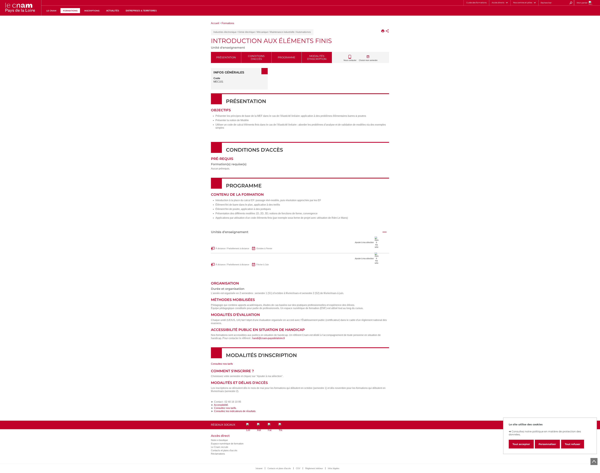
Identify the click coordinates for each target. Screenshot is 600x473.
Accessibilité (221, 405)
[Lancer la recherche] (571, 2)
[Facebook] (270, 427)
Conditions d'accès (256, 57)
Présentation (226, 57)
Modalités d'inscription (316, 57)
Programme (286, 57)
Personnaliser (547, 444)
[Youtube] (280, 427)
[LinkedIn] (248, 427)
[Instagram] (259, 427)
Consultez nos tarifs (222, 363)
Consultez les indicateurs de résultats (234, 411)
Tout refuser (572, 444)
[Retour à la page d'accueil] (20, 7)
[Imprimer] (383, 31)
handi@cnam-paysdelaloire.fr (268, 338)
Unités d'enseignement (229, 232)
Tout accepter (521, 444)
